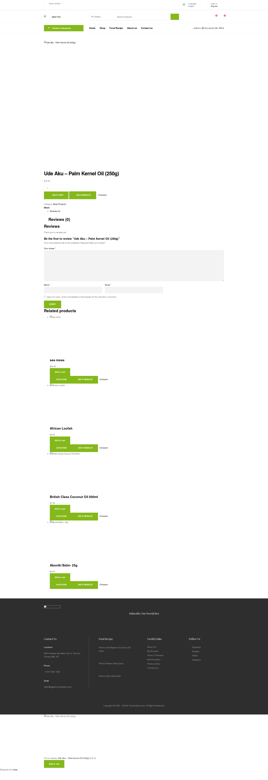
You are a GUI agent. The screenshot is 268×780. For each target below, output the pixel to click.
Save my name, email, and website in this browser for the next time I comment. (82, 296)
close (15, 769)
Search (175, 17)
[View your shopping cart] (221, 16)
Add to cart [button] (60, 371)
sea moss (57, 360)
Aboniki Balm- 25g (63, 565)
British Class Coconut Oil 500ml (74, 496)
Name (47, 284)
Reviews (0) (55, 211)
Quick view (61, 380)
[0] (214, 16)
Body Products (59, 204)
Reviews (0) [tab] (59, 219)
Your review (50, 248)
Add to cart (57, 195)
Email (108, 284)
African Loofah (61, 428)
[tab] (137, 211)
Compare (102, 194)
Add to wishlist (83, 195)
